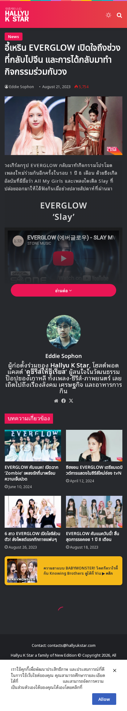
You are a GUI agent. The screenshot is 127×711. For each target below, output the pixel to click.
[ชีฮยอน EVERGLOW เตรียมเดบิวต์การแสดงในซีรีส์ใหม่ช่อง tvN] (94, 445)
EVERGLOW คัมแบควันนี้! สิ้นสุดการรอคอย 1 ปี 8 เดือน (92, 536)
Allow (104, 698)
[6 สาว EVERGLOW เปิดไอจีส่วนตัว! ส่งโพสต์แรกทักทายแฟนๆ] (33, 511)
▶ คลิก (107, 573)
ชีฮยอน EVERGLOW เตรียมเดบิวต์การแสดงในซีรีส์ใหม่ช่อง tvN (94, 470)
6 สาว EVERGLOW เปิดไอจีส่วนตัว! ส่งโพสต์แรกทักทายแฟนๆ (32, 536)
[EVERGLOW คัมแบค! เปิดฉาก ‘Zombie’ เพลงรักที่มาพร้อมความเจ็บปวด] (33, 445)
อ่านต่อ (62, 290)
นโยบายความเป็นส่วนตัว (40, 681)
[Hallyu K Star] (17, 14)
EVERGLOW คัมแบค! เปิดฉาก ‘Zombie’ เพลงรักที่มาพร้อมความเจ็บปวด (31, 473)
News (13, 36)
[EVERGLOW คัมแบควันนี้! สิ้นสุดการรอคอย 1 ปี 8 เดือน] (94, 511)
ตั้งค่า (88, 687)
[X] (71, 400)
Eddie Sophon (21, 86)
